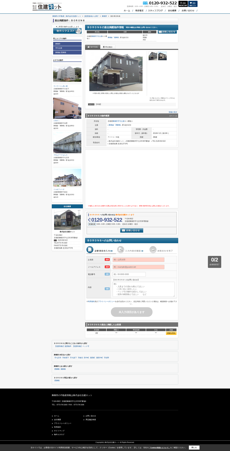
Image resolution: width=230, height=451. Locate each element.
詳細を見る (171, 333)
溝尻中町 (99, 358)
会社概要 (57, 420)
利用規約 (91, 301)
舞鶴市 (93, 36)
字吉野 (106, 358)
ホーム (56, 416)
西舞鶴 (116, 37)
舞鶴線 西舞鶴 (60, 52)
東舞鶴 (63, 369)
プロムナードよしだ (60, 155)
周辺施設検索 (91, 420)
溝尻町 (92, 358)
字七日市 (57, 358)
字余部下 (65, 358)
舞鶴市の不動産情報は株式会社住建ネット (72, 395)
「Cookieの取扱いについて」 (159, 448)
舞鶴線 (110, 37)
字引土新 (99, 36)
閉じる (194, 447)
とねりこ (57, 120)
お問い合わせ (91, 416)
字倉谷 (80, 358)
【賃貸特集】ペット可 (80, 346)
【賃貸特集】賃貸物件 (62, 346)
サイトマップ (59, 431)
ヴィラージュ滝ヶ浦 (60, 86)
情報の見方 (173, 112)
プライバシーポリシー (106, 301)
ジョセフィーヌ (59, 189)
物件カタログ (59, 434)
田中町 (86, 358)
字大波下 (73, 358)
